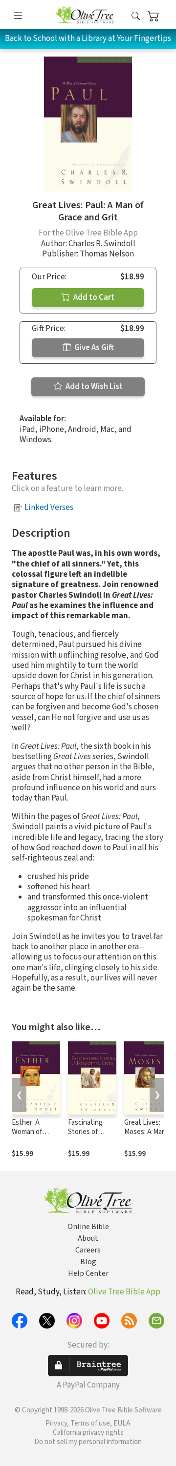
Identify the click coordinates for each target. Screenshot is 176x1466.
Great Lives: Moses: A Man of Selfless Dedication (149, 1136)
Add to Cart (93, 297)
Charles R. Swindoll (101, 244)
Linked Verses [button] (48, 507)
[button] (136, 16)
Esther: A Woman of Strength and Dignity (32, 1136)
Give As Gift (93, 347)
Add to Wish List (93, 386)
